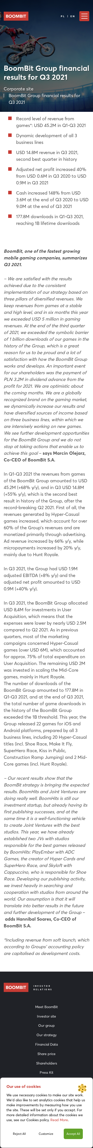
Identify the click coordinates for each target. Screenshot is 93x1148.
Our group (46, 1025)
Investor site (46, 1016)
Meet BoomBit (46, 1007)
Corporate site (18, 89)
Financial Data (46, 1044)
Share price (46, 1054)
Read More (59, 1120)
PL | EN (68, 16)
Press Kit (46, 1072)
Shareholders (46, 1063)
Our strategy (46, 1035)
